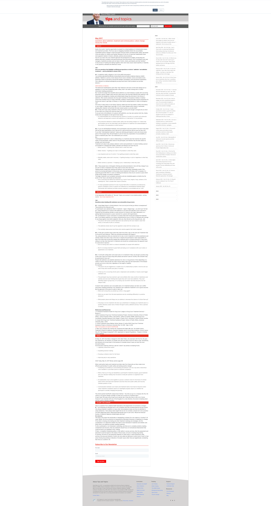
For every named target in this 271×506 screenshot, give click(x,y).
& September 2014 (107, 197)
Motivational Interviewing (157, 490)
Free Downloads (170, 491)
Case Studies (140, 492)
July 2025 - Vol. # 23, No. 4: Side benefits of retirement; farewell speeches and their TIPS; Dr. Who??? (166, 139)
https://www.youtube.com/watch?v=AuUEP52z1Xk (106, 326)
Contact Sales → (96, 495)
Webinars (169, 493)
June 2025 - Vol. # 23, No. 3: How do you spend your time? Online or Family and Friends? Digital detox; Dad (165, 146)
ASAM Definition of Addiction (102, 86)
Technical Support (171, 483)
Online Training (155, 486)
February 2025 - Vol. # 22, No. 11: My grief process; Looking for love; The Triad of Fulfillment (166, 181)
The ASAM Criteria (156, 488)
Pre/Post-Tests (140, 488)
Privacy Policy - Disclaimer (128, 500)
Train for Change (155, 494)
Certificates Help (170, 486)
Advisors (139, 496)
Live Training (154, 483)
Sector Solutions (140, 486)
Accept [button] (155, 10)
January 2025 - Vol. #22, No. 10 (163, 186)
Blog (168, 495)
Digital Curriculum (141, 490)
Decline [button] (161, 10)
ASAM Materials (140, 494)
